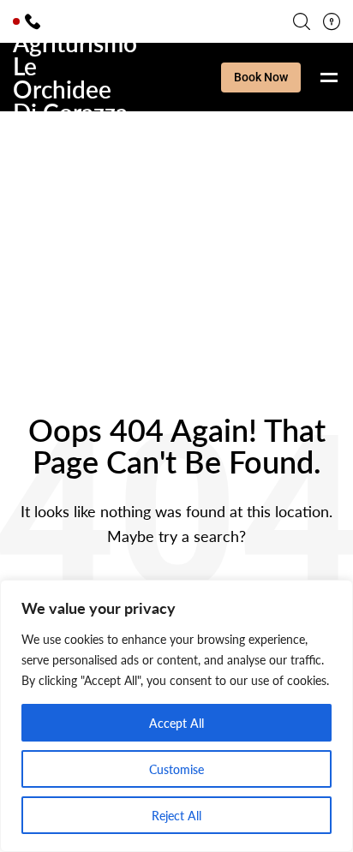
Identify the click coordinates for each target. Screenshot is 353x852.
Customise (176, 769)
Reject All (176, 815)
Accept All (176, 722)
